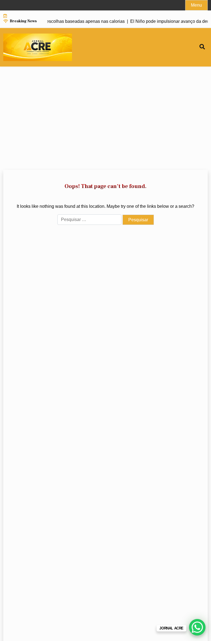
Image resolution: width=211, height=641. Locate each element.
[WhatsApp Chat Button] (197, 627)
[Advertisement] (105, 118)
